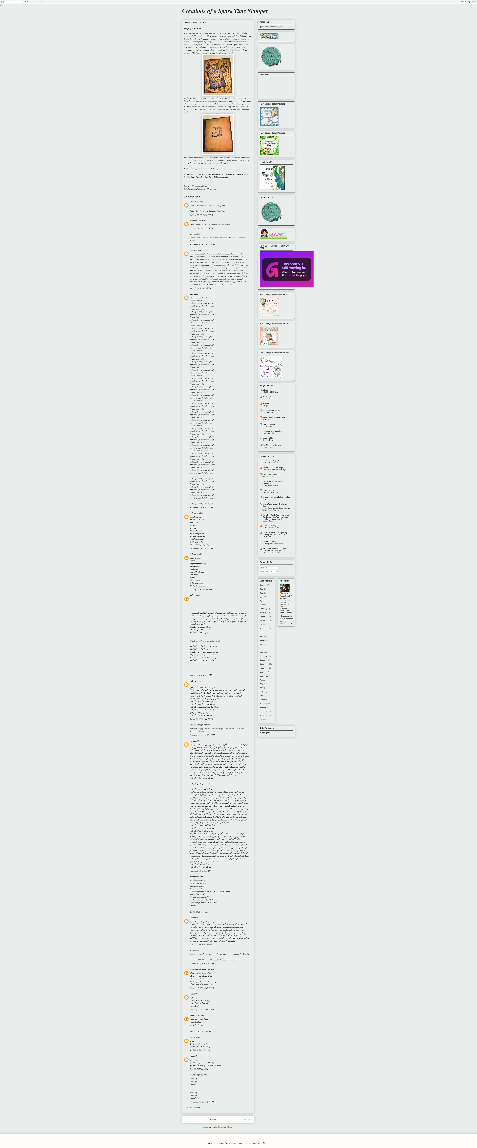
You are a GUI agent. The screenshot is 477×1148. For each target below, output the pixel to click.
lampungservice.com (198, 883)
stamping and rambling (272, 431)
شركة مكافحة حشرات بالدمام (202, 978)
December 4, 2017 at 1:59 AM (202, 548)
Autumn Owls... (268, 399)
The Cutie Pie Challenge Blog (274, 533)
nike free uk (200, 273)
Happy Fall (266, 419)
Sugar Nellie (267, 438)
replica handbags (218, 259)
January (263, 613)
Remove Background (198, 724)
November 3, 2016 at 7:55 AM (202, 507)
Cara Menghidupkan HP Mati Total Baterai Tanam (210, 891)
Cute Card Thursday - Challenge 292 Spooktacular (207, 177)
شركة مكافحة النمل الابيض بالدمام (204, 981)
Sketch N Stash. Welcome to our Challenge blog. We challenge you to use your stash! (276, 517)
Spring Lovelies (268, 447)
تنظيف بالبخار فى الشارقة (200, 649)
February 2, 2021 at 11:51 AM (202, 1009)
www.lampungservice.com (200, 880)
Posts (265, 568)
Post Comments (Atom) (223, 1127)
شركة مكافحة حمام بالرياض (201, 864)
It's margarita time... (269, 412)
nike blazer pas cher (230, 270)
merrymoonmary (245, 1143)
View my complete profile (286, 622)
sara (191, 293)
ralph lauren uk (230, 267)
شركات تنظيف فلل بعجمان (201, 1046)
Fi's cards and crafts (271, 410)
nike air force (228, 262)
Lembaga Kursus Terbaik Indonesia (204, 899)
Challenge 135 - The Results (272, 544)
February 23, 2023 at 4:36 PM (202, 1101)
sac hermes (194, 278)
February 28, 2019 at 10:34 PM (202, 735)
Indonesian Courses (197, 885)
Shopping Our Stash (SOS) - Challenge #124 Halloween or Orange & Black (217, 174)
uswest (233, 959)
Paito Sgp (193, 1081)
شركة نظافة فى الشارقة (200, 629)
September (264, 628)
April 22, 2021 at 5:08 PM (200, 1050)
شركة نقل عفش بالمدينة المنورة (203, 921)
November (264, 621)
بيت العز (193, 595)
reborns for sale (268, 433)
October (263, 585)
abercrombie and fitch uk (199, 281)
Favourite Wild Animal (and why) (274, 470)
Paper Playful (268, 490)
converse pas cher (229, 276)
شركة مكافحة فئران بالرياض (201, 830)
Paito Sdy (193, 1078)
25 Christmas (267, 426)
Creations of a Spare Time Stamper (225, 10)
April (261, 601)
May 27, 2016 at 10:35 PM (200, 288)
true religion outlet (197, 262)
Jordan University (197, 300)
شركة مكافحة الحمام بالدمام (201, 984)
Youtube (193, 905)
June (262, 593)
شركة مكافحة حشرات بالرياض (202, 687)
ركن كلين (193, 681)
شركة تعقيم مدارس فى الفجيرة (203, 1062)
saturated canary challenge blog (276, 497)
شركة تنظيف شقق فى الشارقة (202, 660)
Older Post (247, 1119)
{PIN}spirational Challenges (274, 549)
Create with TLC (269, 397)
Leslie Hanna (195, 201)
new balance (205, 270)
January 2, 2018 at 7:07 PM (201, 589)
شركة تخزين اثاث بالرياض (200, 867)
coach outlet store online (220, 253)
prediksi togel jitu (196, 1074)
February (263, 609)
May (261, 597)
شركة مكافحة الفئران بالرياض (202, 701)
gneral (192, 740)
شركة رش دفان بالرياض (200, 712)
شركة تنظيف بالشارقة (199, 632)
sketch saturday (269, 526)
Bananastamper (196, 220)
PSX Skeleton (211, 189)
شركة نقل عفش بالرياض (200, 783)
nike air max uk (237, 278)
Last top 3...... (267, 521)
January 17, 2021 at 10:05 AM (202, 988)
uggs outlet (243, 259)
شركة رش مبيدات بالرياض (201, 715)
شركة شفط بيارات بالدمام (200, 973)
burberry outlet (237, 253)
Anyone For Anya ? (270, 461)
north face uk (242, 276)
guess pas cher (240, 281)
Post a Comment (193, 1107)
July (261, 589)
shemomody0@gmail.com (200, 969)
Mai (191, 993)
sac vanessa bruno (222, 278)
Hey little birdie (267, 440)
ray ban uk (194, 284)
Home (213, 1119)
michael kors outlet (197, 256)
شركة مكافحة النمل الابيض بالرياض (204, 706)
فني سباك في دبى (197, 1024)
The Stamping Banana (271, 445)
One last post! (267, 476)
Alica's (265, 390)
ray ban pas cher (227, 284)
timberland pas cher (224, 256)
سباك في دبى (195, 1022)
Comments (267, 572)
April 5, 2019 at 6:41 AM (199, 912)
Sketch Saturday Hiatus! (271, 528)
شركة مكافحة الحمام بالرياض (202, 709)
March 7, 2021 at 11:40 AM (201, 1031)
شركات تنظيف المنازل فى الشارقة (204, 651)
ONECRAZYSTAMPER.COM (273, 417)
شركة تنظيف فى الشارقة (200, 626)
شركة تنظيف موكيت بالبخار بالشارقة (205, 640)
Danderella (267, 404)
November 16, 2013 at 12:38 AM (203, 244)
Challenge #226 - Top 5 (270, 485)
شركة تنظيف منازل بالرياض (201, 778)
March (262, 605)
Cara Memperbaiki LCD (199, 897)
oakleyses (193, 250)
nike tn (207, 262)
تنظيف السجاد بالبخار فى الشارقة (203, 646)
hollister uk (210, 273)
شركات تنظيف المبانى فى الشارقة (204, 657)
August (262, 632)
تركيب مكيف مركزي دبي (200, 1000)
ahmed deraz (195, 1015)
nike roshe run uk (226, 281)
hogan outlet (218, 267)
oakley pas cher (232, 259)
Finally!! (265, 406)
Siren (264, 499)
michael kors (238, 256)
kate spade (214, 281)
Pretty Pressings (269, 424)
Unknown (194, 513)
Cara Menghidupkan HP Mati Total (204, 902)
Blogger (266, 1143)
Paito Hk (193, 1084)
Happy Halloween (197, 189)
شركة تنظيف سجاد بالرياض (201, 789)
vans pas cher (216, 262)
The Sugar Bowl (269, 542)
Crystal (285, 593)
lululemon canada (205, 267)
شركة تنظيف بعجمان (198, 1043)
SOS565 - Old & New (270, 392)
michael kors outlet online (200, 253)
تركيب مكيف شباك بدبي (199, 1003)
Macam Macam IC (197, 894)
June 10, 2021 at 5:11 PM (200, 1069)
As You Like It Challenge (272, 468)
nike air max (216, 270)
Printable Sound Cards (270, 463)
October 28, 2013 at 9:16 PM (201, 228)
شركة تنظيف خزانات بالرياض (202, 828)
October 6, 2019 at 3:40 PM (201, 944)
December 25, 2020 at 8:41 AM (202, 963)
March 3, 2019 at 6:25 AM (200, 870)
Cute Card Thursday (270, 474)
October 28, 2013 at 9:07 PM (201, 215)
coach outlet (210, 256)
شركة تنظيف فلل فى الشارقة (202, 654)
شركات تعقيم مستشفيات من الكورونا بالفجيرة (209, 1065)
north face (236, 265)
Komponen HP (196, 888)
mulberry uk (242, 267)
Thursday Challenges (270, 492)
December (264, 617)
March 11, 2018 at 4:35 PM (201, 675)
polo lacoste (194, 270)
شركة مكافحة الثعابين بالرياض (202, 704)
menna (192, 1037)
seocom (193, 917)
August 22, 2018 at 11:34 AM (201, 719)
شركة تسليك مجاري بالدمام (201, 975)
